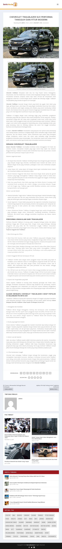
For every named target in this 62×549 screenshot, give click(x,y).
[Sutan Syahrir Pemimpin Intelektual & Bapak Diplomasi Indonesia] (7, 484)
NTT (12, 529)
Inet (36, 519)
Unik (38, 536)
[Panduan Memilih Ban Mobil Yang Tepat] (17, 451)
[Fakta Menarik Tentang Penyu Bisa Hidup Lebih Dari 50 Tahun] (7, 477)
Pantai (43, 529)
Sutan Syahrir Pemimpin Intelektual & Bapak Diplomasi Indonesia (28, 482)
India (30, 519)
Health (17, 491)
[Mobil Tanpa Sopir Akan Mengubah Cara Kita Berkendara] (44, 426)
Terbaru (8, 536)
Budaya (19, 515)
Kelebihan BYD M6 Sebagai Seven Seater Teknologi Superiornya (27, 495)
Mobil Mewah (10, 526)
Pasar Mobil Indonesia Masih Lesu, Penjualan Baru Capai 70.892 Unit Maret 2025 (17, 436)
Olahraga (19, 529)
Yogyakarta (52, 536)
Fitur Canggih (49, 515)
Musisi (54, 526)
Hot (17, 478)
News (7, 529)
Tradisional (24, 536)
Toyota (15, 536)
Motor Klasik (34, 526)
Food (7, 519)
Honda (20, 519)
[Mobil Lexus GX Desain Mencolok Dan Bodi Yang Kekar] (44, 450)
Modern (18, 526)
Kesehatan (49, 519)
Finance (40, 515)
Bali (14, 515)
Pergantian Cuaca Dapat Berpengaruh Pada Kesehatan (25, 489)
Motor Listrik (45, 526)
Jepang (42, 519)
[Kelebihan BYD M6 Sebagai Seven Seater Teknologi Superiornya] (7, 497)
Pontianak (20, 533)
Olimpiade (27, 529)
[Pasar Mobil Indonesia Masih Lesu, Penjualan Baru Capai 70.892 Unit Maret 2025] (17, 425)
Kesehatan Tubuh (11, 522)
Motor (25, 526)
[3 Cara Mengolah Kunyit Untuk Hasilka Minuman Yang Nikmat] (7, 503)
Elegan (33, 515)
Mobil (43, 522)
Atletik (8, 515)
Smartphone (39, 533)
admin (23, 23)
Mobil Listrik (52, 522)
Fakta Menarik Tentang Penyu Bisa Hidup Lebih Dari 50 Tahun (27, 476)
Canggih (26, 515)
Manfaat (36, 522)
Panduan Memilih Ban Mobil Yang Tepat (17, 461)
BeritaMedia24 (31, 545)
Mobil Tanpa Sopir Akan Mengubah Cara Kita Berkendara (44, 438)
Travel (32, 536)
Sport (47, 533)
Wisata (44, 536)
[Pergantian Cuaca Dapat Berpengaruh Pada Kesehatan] (7, 490)
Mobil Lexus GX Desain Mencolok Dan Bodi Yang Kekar (44, 460)
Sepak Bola (29, 533)
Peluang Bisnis (10, 533)
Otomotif (36, 23)
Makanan (29, 522)
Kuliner (21, 522)
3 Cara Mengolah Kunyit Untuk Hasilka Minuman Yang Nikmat (27, 502)
